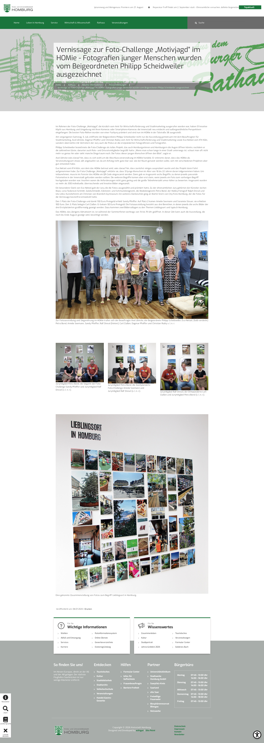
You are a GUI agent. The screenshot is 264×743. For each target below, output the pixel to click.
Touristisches (181, 633)
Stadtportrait (147, 642)
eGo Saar (154, 692)
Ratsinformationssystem (106, 633)
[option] (179, 7)
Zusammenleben (148, 633)
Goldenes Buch (181, 647)
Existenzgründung (103, 647)
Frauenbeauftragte (132, 683)
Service (54, 22)
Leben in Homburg (35, 22)
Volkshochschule (105, 689)
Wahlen (64, 633)
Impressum (179, 729)
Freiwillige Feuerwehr (155, 698)
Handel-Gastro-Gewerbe (104, 699)
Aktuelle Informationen (92, 85)
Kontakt (177, 731)
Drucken (88, 609)
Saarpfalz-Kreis (157, 683)
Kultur (144, 638)
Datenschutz (179, 726)
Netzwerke (155, 711)
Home (16, 22)
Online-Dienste (101, 638)
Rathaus (101, 22)
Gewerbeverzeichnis (104, 642)
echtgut (140, 730)
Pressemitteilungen (117, 85)
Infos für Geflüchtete (129, 677)
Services (64, 642)
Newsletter (179, 734)
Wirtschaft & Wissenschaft (77, 22)
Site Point (150, 730)
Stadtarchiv (102, 684)
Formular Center (182, 642)
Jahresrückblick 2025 (150, 647)
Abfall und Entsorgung (71, 638)
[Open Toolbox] (257, 735)
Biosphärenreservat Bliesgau (159, 705)
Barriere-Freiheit (131, 687)
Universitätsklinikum (160, 671)
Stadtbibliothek (104, 680)
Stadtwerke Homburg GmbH (158, 677)
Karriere (64, 647)
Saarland (154, 687)
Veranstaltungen (120, 22)
